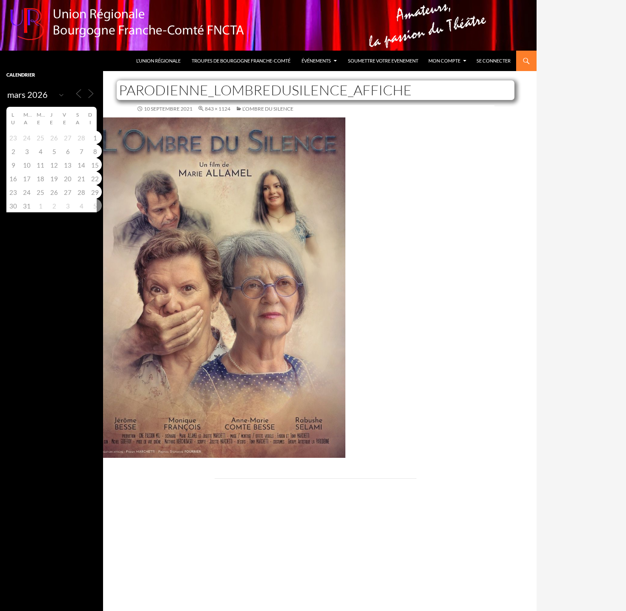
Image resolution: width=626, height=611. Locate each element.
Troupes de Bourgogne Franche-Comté (241, 60)
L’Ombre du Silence (267, 109)
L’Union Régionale (158, 60)
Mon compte (444, 60)
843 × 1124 (217, 109)
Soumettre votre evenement (383, 60)
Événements (316, 60)
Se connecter (494, 60)
